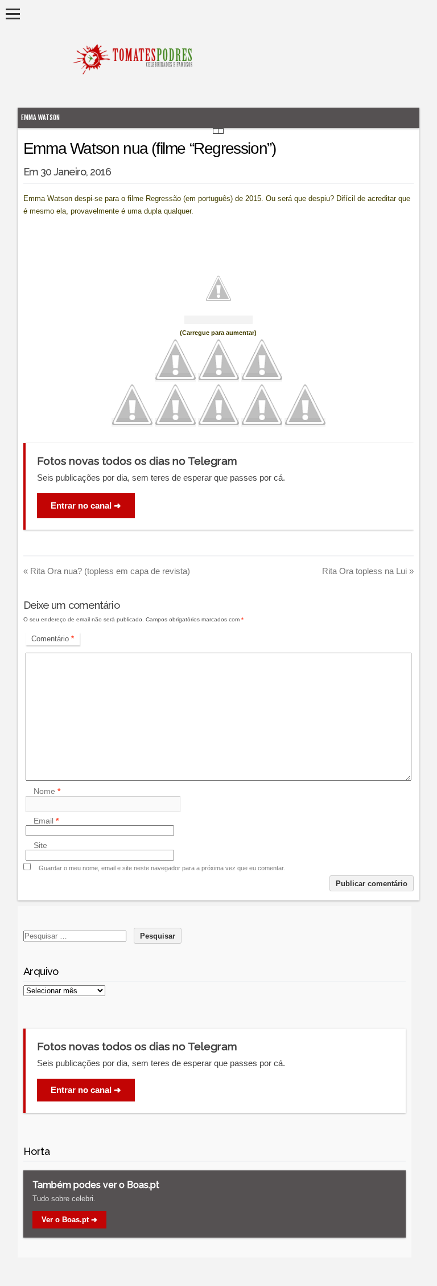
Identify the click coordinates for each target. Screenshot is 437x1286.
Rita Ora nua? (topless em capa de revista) (106, 571)
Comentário (52, 638)
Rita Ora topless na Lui (368, 571)
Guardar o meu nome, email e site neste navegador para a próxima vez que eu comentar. (162, 868)
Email (46, 820)
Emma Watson (40, 117)
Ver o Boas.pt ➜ (69, 1219)
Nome (47, 791)
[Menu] (13, 14)
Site (40, 845)
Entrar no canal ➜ (86, 505)
